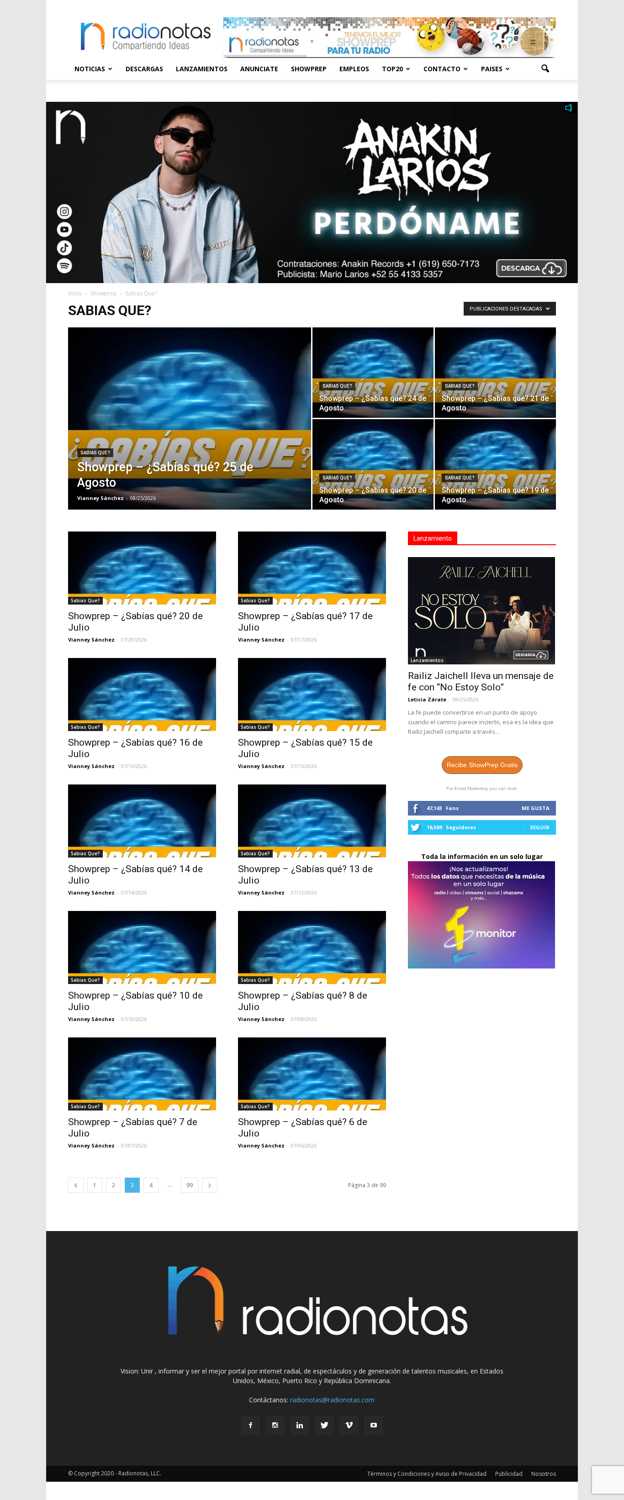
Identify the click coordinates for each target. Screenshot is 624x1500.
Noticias (89, 68)
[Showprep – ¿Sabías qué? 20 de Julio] (142, 568)
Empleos (354, 68)
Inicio (75, 293)
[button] (545, 69)
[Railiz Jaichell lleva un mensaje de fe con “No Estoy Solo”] (482, 610)
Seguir (540, 827)
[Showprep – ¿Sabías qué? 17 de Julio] (312, 568)
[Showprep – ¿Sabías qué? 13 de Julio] (312, 821)
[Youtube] (374, 1425)
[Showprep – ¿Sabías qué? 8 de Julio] (312, 947)
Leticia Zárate (427, 699)
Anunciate (259, 68)
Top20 (392, 68)
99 (189, 1185)
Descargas (144, 68)
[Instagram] (275, 1425)
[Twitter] (324, 1425)
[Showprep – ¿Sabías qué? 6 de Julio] (312, 1074)
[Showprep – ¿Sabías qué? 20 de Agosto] (373, 464)
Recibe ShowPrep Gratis (482, 764)
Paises (491, 68)
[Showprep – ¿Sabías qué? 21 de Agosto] (495, 372)
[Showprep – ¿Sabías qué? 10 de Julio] (142, 947)
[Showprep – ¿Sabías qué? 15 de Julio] (312, 694)
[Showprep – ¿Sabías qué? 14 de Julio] (142, 821)
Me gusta (536, 808)
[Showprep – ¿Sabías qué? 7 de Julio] (142, 1074)
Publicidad (509, 1474)
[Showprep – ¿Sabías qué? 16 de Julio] (142, 694)
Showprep (309, 68)
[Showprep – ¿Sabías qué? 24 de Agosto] (373, 372)
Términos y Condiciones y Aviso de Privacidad (427, 1474)
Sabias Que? (95, 452)
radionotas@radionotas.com (332, 1399)
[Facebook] (250, 1425)
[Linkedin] (300, 1425)
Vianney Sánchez (100, 498)
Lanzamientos (201, 68)
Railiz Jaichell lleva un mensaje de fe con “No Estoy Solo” (481, 681)
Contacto (441, 68)
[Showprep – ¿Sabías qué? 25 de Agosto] (189, 432)
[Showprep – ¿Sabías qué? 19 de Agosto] (495, 464)
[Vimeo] (349, 1425)
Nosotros (543, 1474)
